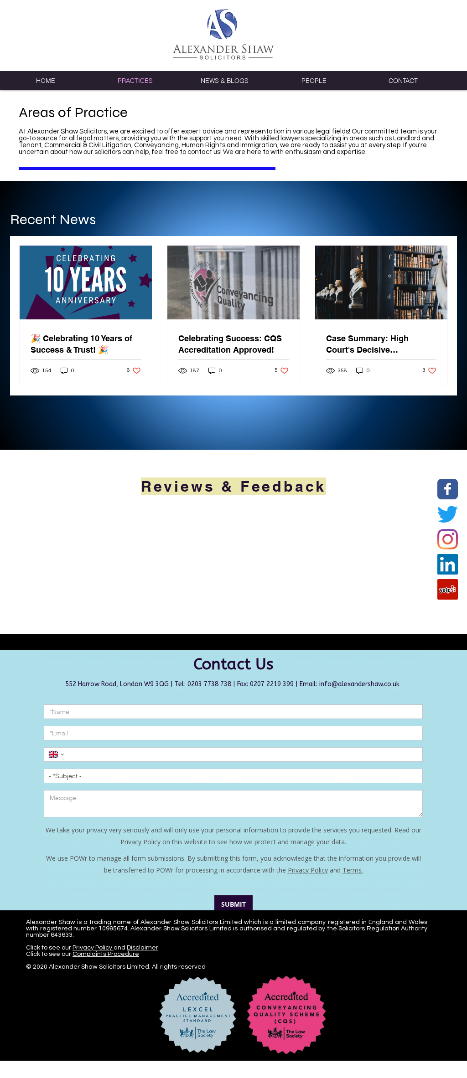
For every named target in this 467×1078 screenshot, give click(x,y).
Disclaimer (142, 965)
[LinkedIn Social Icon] (447, 564)
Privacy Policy (93, 965)
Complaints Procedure (106, 972)
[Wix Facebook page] (447, 489)
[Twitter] (447, 514)
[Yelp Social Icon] (447, 589)
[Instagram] (447, 539)
